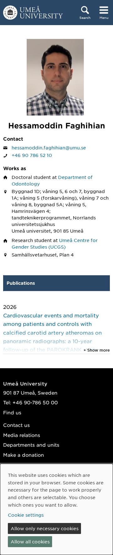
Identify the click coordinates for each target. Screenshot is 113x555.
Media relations (21, 435)
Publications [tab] (21, 283)
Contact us (16, 425)
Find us (12, 412)
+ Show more (96, 350)
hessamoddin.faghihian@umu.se (49, 147)
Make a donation (23, 455)
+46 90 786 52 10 (32, 155)
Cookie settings (26, 515)
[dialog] (56, 509)
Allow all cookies (30, 541)
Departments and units (31, 445)
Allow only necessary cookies (44, 528)
